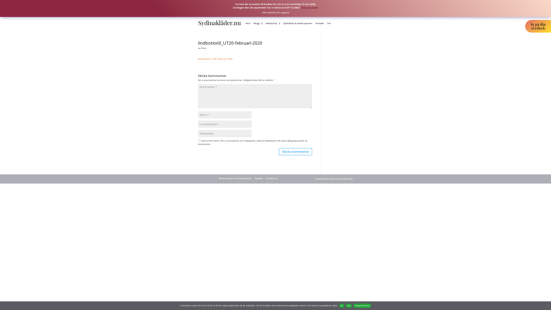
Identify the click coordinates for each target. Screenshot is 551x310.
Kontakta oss (272, 178)
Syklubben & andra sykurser (297, 23)
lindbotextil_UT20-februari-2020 (215, 59)
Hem (247, 23)
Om (329, 23)
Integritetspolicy (362, 305)
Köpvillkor (259, 178)
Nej (348, 305)
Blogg (257, 23)
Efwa (203, 48)
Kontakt (320, 23)
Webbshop (271, 23)
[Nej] (547, 305)
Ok (342, 305)
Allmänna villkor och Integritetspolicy (235, 178)
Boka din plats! (309, 7)
